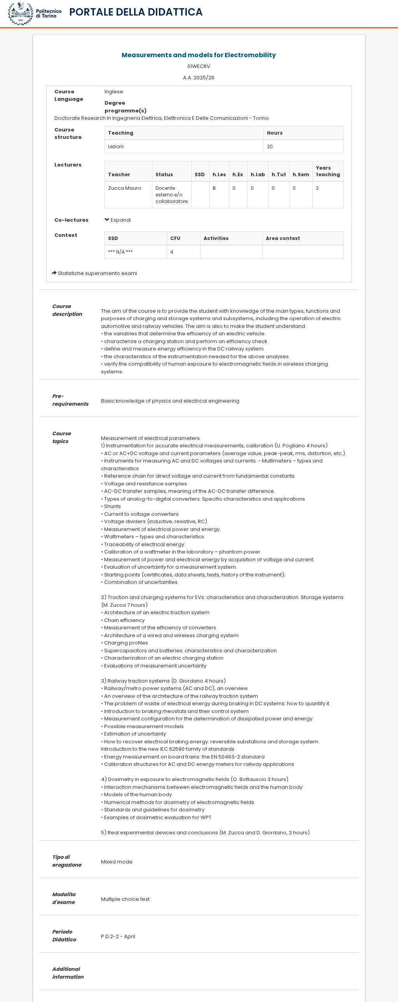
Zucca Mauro (124, 188)
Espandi (120, 220)
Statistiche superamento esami (97, 273)
